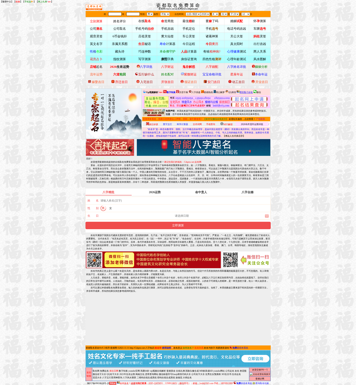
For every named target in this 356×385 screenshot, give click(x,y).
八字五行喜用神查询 (112, 377)
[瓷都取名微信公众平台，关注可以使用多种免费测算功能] (246, 259)
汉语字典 (183, 92)
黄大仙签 (167, 36)
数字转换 (123, 371)
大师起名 (187, 377)
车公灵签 (188, 36)
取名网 (96, 371)
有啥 (211, 51)
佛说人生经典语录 (234, 136)
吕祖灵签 (144, 36)
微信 (258, 92)
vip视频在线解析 (158, 371)
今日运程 (188, 44)
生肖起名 (236, 374)
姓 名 (93, 200)
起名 (96, 67)
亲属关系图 (120, 44)
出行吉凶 (259, 44)
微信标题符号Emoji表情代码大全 (175, 374)
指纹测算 (119, 59)
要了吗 (212, 21)
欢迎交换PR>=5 (260, 369)
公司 (96, 28)
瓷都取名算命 (92, 348)
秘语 (144, 44)
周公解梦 (220, 92)
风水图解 (259, 59)
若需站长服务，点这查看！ (242, 119)
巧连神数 (144, 51)
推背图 (243, 371)
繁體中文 (6, 1)
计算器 (167, 44)
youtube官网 (134, 371)
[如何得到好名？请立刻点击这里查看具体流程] (187, 102)
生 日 (93, 215)
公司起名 (229, 371)
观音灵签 (96, 36)
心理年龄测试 (236, 59)
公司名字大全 (198, 374)
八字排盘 (196, 92)
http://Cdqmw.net (137, 348)
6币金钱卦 (120, 36)
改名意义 (177, 348)
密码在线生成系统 (166, 377)
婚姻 (236, 21)
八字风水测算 (129, 377)
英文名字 (96, 44)
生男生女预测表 (213, 374)
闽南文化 (140, 374)
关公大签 (236, 36)
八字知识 (149, 348)
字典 (167, 59)
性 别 (93, 208)
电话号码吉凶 (236, 28)
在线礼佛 (180, 371)
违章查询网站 (151, 374)
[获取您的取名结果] (249, 102)
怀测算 (259, 21)
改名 (237, 371)
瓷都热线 (208, 92)
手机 (212, 28)
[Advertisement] (178, 319)
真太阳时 (236, 44)
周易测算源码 (222, 348)
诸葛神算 (212, 36)
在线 (144, 21)
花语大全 (97, 377)
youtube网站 (219, 371)
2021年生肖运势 (127, 374)
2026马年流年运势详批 (252, 124)
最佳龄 (188, 21)
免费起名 (104, 371)
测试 (236, 51)
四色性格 (211, 59)
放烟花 (179, 377)
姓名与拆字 (209, 348)
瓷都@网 (260, 378)
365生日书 (226, 374)
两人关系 (259, 51)
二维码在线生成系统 (147, 377)
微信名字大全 (99, 374)
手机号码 (144, 28)
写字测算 (144, 59)
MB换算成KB (206, 371)
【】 (17, 1)
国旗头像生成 (192, 371)
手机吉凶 (167, 28)
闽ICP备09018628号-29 (98, 383)
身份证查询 (189, 59)
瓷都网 (113, 348)
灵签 (259, 36)
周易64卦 (144, 371)
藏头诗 (119, 51)
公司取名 (119, 28)
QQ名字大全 (113, 374)
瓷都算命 (171, 371)
